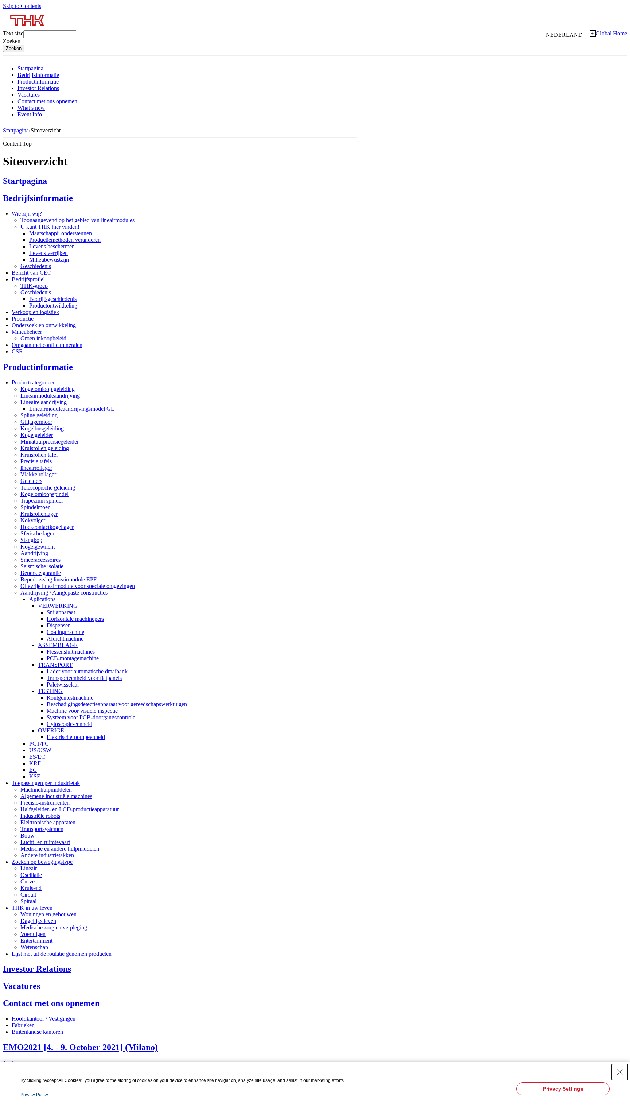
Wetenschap (34, 947)
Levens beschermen (52, 246)
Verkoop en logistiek (35, 312)
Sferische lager (37, 533)
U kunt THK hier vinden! (49, 227)
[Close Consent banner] (620, 1072)
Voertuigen (33, 934)
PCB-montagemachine (73, 658)
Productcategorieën (34, 382)
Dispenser (58, 625)
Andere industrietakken (47, 855)
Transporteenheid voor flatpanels (84, 678)
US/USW (40, 750)
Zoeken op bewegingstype (42, 862)
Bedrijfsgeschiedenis (53, 299)
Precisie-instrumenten (45, 803)
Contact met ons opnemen (47, 101)
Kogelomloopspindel (44, 494)
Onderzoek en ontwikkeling (44, 325)
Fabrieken (23, 1025)
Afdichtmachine (65, 638)
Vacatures (29, 95)
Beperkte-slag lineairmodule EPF (58, 579)
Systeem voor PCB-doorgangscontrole (91, 717)
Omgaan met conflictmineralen (47, 345)
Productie (23, 319)
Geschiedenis (35, 266)
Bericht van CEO (32, 273)
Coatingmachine (65, 632)
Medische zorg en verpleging (53, 927)
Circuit (28, 895)
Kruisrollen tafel (39, 455)
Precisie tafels (36, 461)
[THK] (27, 28)
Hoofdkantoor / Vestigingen (43, 1019)
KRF (35, 763)
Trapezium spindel (41, 501)
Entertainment (36, 940)
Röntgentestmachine (70, 698)
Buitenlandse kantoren (37, 1032)
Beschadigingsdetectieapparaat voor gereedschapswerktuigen (117, 704)
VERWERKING (58, 606)
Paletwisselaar (63, 684)
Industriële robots (40, 816)
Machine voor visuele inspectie (82, 711)
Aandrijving (34, 553)
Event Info (30, 114)
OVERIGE (51, 730)
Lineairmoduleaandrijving (50, 395)
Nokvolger (32, 520)
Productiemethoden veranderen (65, 240)
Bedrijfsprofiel (28, 279)
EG (33, 770)
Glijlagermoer (36, 422)
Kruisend (31, 888)
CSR (17, 351)
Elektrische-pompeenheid (76, 737)
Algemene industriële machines (56, 796)
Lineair (28, 868)
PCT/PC (39, 743)
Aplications (42, 599)
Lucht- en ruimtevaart (45, 842)
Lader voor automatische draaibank (87, 671)
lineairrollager (36, 468)
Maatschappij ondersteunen (60, 233)
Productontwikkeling (53, 305)
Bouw (27, 835)
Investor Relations (38, 88)
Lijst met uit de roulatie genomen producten (62, 954)
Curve (27, 881)
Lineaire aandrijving (43, 402)
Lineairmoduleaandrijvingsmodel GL (71, 409)
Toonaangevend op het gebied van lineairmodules (77, 220)
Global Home (611, 33)
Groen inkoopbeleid (43, 338)
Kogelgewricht (37, 547)
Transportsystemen (41, 829)
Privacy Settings (563, 1089)
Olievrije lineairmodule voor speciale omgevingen (77, 586)
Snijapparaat (61, 612)
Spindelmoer (35, 507)
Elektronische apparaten (47, 822)
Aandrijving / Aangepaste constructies (64, 592)
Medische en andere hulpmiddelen (59, 849)
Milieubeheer (27, 332)
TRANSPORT (55, 665)
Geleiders (31, 481)
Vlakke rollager (38, 474)
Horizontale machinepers (75, 619)
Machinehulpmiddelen (46, 789)
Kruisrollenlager (39, 514)
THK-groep (34, 286)
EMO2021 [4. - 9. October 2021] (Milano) (80, 1047)
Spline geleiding (39, 415)
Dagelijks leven (38, 921)
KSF (34, 776)
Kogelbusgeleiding (42, 428)
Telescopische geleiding (47, 487)
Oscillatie (31, 875)
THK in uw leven (32, 908)
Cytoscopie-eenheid (69, 724)
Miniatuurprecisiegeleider (49, 441)
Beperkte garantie (40, 573)
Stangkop (31, 540)
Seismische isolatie (41, 566)
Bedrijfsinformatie (38, 75)
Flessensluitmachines (71, 652)
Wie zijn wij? (27, 213)
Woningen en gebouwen (48, 914)
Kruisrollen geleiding (44, 448)
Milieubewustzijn (49, 259)
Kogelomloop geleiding (47, 389)
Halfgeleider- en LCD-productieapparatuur (69, 809)
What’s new (31, 108)
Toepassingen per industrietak (46, 783)
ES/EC (37, 757)
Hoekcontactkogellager (47, 527)
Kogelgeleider (36, 435)
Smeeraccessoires (40, 560)
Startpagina (30, 68)
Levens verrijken (48, 253)
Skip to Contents (22, 6)
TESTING (50, 691)
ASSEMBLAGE (58, 645)
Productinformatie (38, 81)
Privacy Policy (34, 1094)
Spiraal (28, 901)
